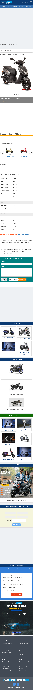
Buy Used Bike (9, 6)
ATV (19, 652)
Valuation (15, 6)
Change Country (22, 673)
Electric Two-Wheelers (23, 643)
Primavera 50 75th (9, 156)
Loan (30, 6)
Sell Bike (4, 6)
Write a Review (19, 101)
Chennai (4, 648)
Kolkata (4, 655)
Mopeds (20, 650)
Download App (27, 662)
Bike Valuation (5, 664)
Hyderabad (10, 643)
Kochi (8, 648)
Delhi (3, 650)
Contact (20, 666)
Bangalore (4, 643)
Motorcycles (21, 646)
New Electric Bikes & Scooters (16, 416)
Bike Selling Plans (6, 666)
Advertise (24, 664)
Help (20, 664)
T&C (20, 670)
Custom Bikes (22, 655)
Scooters (21, 648)
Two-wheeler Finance (7, 662)
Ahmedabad (5, 652)
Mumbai (4, 646)
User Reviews (9, 50)
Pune (8, 646)
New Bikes (26, 6)
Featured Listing (5, 668)
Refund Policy (22, 668)
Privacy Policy (25, 670)
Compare (18, 98)
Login (27, 2)
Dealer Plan (20, 6)
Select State (22, 2)
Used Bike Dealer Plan (7, 670)
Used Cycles (9, 655)
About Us (21, 662)
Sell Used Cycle (5, 673)
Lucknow (7, 650)
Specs (2, 50)
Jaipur (10, 652)
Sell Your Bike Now (16, 594)
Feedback (25, 666)
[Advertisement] (16, 25)
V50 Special (24, 156)
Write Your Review (23, 234)
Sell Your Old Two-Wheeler (16, 565)
